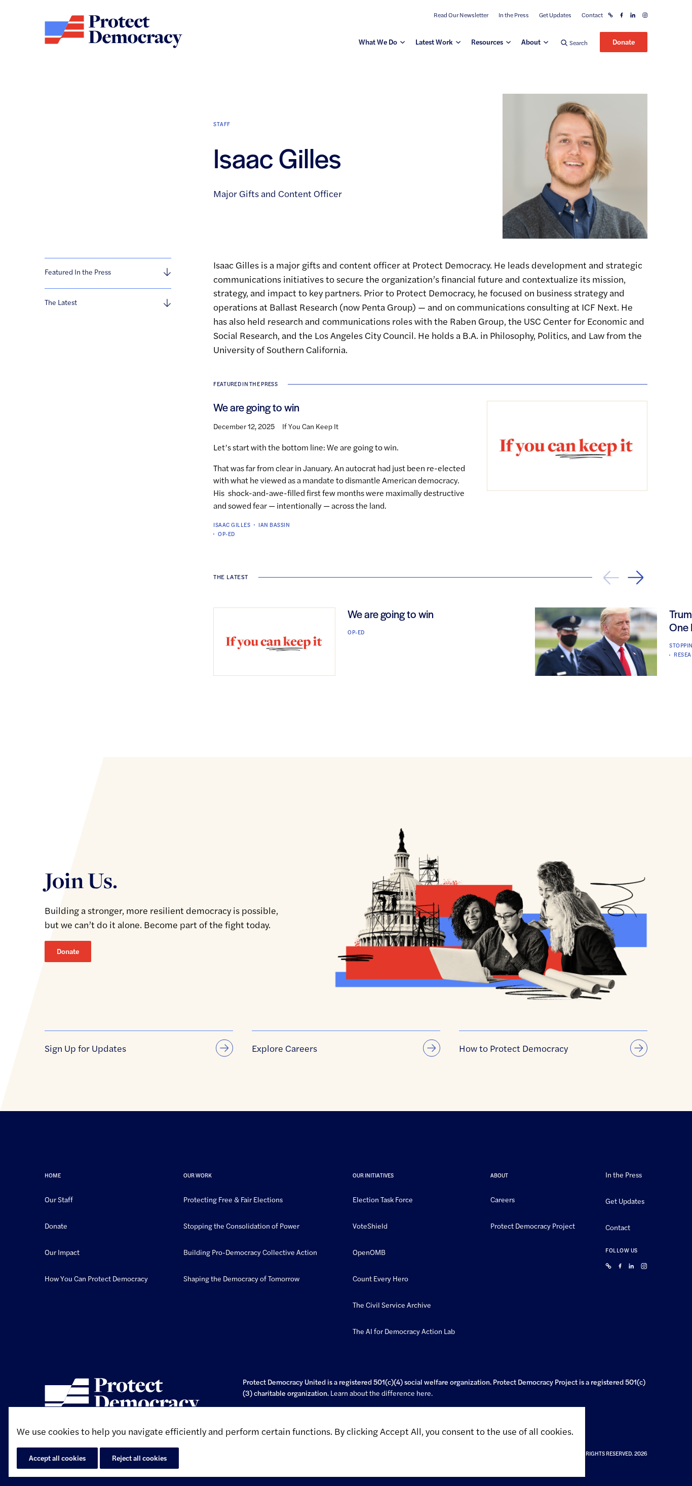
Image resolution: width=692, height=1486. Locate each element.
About (531, 41)
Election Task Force (383, 1199)
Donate (623, 41)
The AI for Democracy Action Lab (404, 1330)
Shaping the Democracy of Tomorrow (241, 1278)
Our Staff (59, 1199)
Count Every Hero (380, 1278)
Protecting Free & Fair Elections (233, 1199)
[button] (574, 42)
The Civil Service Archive (392, 1304)
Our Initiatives (373, 1175)
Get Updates (555, 15)
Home (53, 1175)
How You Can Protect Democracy (96, 1278)
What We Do (378, 41)
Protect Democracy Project (532, 1225)
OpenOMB (369, 1251)
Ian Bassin (274, 524)
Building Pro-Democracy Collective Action (250, 1251)
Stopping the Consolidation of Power (241, 1225)
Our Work (197, 1175)
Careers (502, 1199)
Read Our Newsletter (461, 15)
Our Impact (62, 1251)
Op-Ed (226, 534)
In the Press (513, 15)
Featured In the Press (78, 271)
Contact (592, 15)
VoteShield (370, 1225)
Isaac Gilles (231, 524)
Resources (487, 41)
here (423, 1393)
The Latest (61, 302)
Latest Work (434, 41)
